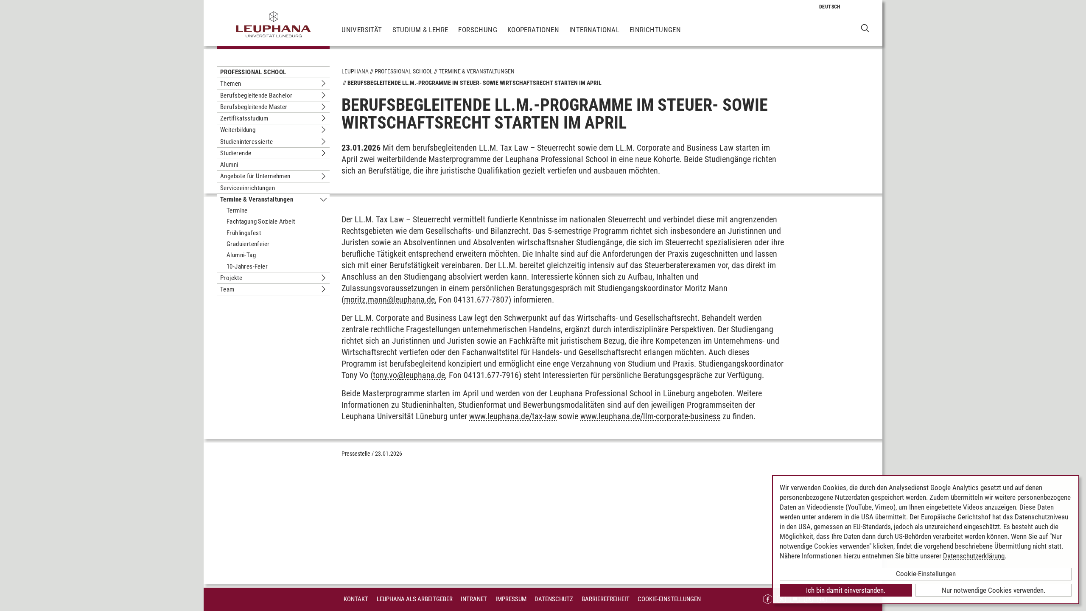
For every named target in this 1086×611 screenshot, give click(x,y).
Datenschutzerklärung (974, 556)
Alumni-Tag (241, 255)
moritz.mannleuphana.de (389, 299)
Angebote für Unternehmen (255, 176)
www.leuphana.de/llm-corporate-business (650, 416)
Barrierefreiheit (606, 599)
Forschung (477, 29)
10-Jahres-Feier (247, 266)
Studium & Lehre (420, 29)
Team (227, 289)
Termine (237, 210)
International (594, 29)
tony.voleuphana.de (409, 375)
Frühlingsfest (244, 233)
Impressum (510, 599)
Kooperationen (533, 29)
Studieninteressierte (246, 142)
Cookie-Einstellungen (669, 599)
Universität (361, 29)
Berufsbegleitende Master (254, 107)
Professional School (253, 72)
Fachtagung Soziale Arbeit (261, 221)
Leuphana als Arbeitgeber (415, 599)
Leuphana (355, 71)
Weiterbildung (237, 130)
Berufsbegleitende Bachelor (256, 95)
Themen (230, 83)
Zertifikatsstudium (244, 118)
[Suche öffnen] (865, 27)
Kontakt (356, 599)
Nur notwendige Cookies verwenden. (993, 590)
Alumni (229, 164)
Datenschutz (554, 599)
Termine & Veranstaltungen (256, 199)
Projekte (231, 278)
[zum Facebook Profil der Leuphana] (768, 599)
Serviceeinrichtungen (247, 188)
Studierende (235, 153)
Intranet (474, 599)
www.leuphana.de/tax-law (513, 416)
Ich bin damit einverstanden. (845, 590)
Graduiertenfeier (248, 244)
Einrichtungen (655, 29)
